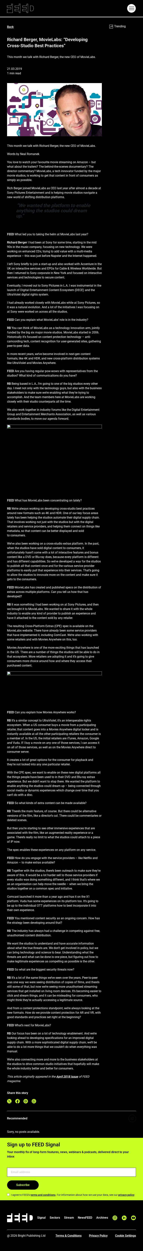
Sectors (55, 1217)
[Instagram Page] (114, 1217)
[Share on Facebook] (17, 1101)
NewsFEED (85, 1217)
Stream (69, 1217)
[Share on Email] (25, 1101)
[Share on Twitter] (9, 1101)
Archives (102, 1217)
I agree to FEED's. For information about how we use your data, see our (72, 1194)
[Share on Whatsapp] (34, 1101)
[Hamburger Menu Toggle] (131, 8)
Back (10, 27)
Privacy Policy (98, 1235)
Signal (41, 1217)
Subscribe (23, 1185)
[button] (131, 8)
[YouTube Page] (133, 1217)
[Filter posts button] (132, 1118)
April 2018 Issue (67, 1076)
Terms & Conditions (68, 1235)
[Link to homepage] (20, 8)
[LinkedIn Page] (124, 1217)
